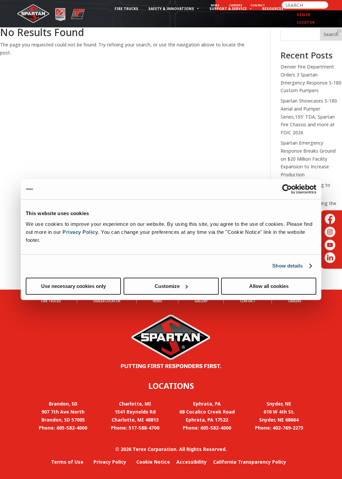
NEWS (157, 301)
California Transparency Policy (249, 462)
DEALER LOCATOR (106, 301)
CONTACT (247, 301)
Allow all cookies (269, 286)
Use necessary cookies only (73, 286)
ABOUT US (274, 28)
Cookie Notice (153, 462)
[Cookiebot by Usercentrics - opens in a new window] (287, 189)
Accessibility (191, 462)
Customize (167, 286)
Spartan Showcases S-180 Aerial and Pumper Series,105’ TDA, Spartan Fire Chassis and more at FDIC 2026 (309, 117)
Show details (287, 266)
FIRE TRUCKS (51, 301)
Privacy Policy (80, 232)
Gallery (200, 301)
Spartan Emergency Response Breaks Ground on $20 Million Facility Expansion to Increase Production (308, 159)
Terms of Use (67, 462)
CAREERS (294, 301)
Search (331, 34)
